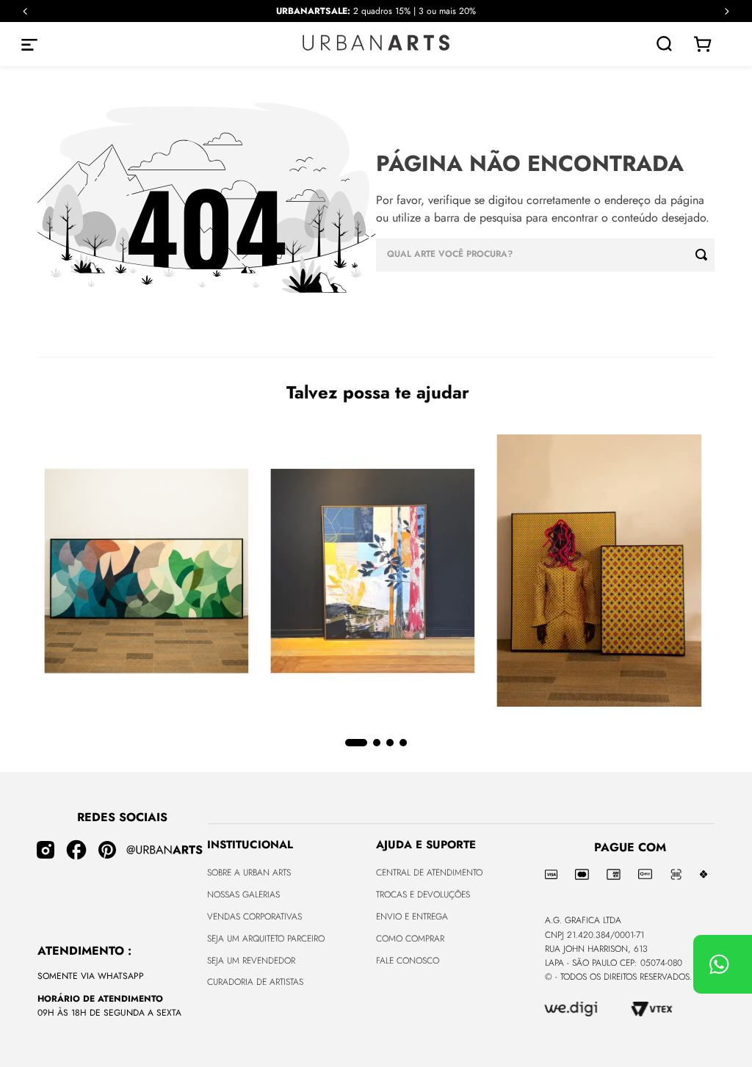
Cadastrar (376, 1011)
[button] (356, 742)
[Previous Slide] (25, 11)
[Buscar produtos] (705, 255)
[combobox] (545, 255)
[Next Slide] (726, 11)
